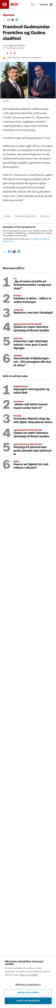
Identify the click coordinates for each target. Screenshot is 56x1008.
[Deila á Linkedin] (17, 20)
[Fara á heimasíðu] (12, 4)
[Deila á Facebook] (8, 20)
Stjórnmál (8, 15)
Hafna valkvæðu (28, 992)
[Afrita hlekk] (4, 20)
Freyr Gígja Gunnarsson (14, 45)
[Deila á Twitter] (13, 20)
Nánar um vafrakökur (29, 975)
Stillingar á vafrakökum (28, 984)
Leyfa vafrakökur (28, 1001)
